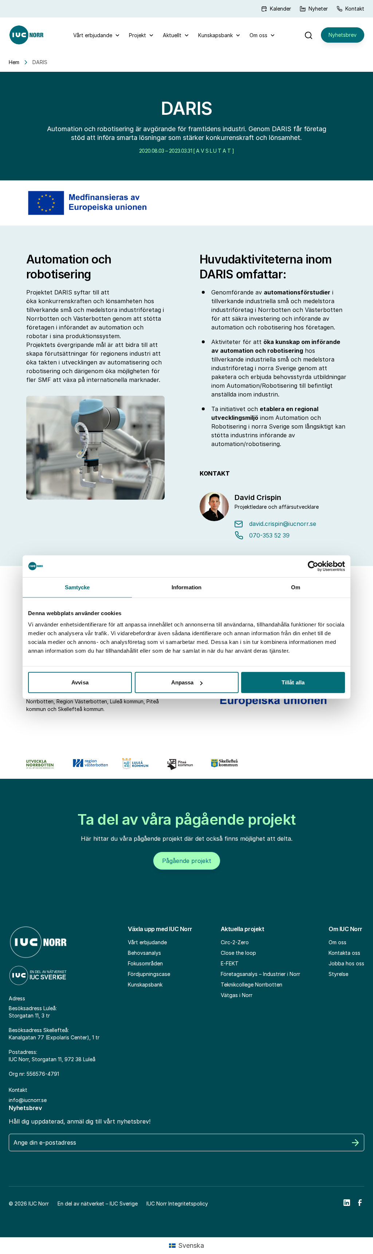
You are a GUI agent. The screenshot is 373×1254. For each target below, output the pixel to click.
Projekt (137, 35)
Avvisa (80, 682)
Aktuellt (172, 35)
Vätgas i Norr (236, 995)
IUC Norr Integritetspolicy (177, 1203)
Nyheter (318, 8)
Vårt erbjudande (92, 35)
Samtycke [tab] (77, 587)
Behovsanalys (144, 953)
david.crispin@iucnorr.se (282, 523)
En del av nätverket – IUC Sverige (98, 1203)
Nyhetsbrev (343, 35)
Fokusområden (145, 963)
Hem (14, 62)
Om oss (258, 35)
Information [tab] (186, 587)
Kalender (280, 8)
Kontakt (354, 8)
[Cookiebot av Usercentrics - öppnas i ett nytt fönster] (313, 565)
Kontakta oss (344, 953)
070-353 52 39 (269, 535)
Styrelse (338, 974)
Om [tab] (295, 587)
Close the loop (238, 953)
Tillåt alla (293, 682)
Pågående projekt (186, 860)
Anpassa (182, 682)
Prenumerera (355, 1142)
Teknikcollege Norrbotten (251, 984)
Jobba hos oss (346, 963)
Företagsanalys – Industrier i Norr (260, 974)
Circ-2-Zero (235, 942)
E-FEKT (230, 963)
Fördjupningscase (149, 974)
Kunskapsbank (215, 35)
